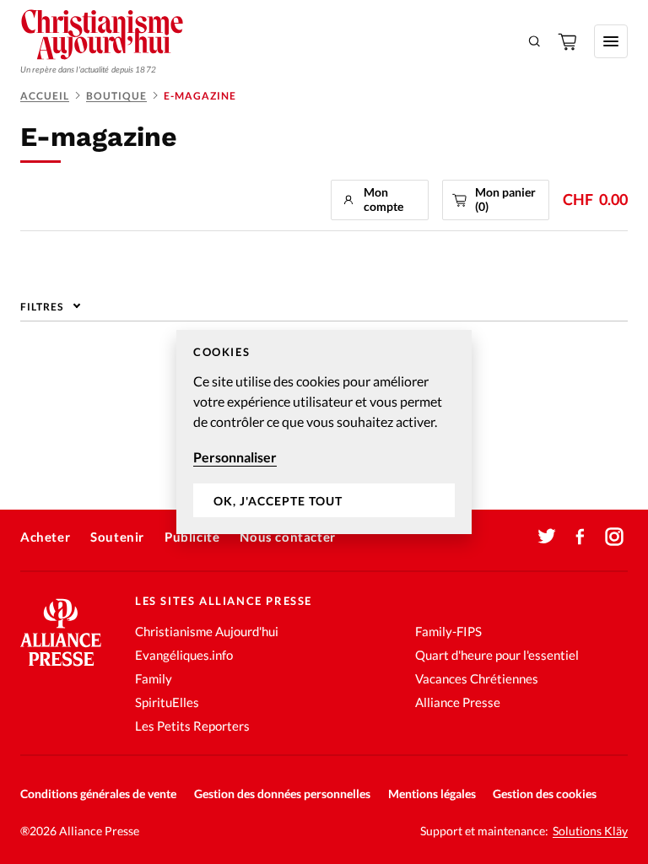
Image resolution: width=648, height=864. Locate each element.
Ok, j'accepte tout (278, 501)
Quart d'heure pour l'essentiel (497, 654)
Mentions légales (432, 793)
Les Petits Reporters (192, 725)
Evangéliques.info (184, 654)
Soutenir (117, 536)
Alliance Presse (457, 702)
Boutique (116, 95)
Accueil (44, 95)
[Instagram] (614, 536)
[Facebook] (580, 536)
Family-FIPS (448, 631)
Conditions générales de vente (98, 793)
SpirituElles (167, 702)
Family (153, 678)
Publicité (192, 536)
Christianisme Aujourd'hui (206, 631)
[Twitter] (546, 536)
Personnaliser (235, 457)
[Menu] (611, 41)
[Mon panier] (568, 41)
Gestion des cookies (545, 793)
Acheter (45, 536)
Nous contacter (287, 536)
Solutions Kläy (590, 831)
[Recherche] (535, 41)
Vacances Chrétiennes (476, 678)
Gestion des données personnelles (282, 793)
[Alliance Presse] (60, 668)
